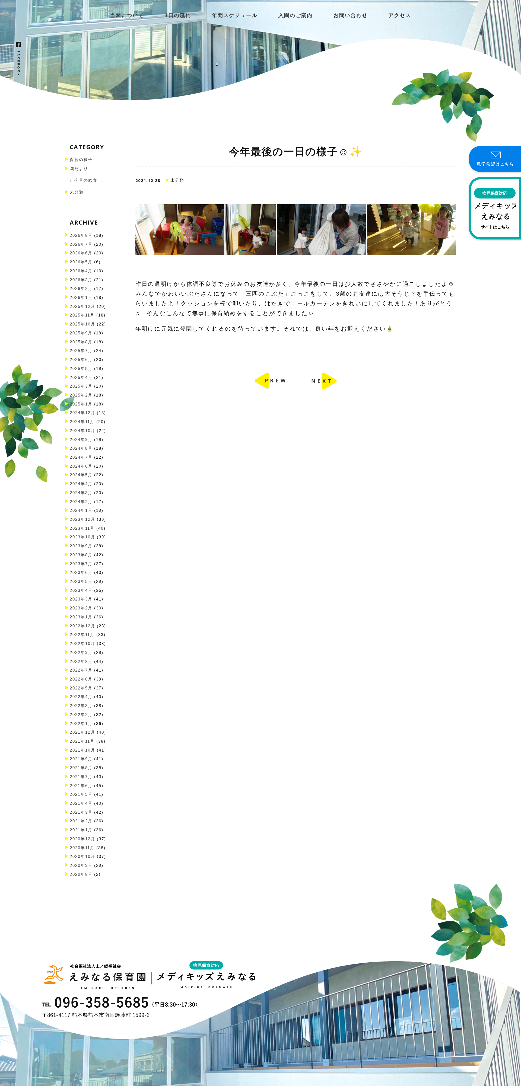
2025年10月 (82, 324)
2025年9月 (81, 333)
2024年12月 (82, 413)
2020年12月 (82, 839)
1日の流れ (178, 15)
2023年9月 (81, 546)
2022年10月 (82, 643)
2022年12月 (82, 626)
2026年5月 (81, 262)
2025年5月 (81, 368)
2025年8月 (81, 342)
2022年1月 (81, 723)
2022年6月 (81, 679)
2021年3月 (81, 812)
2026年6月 (81, 253)
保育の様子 (81, 160)
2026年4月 (81, 271)
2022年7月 (81, 670)
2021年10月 (82, 750)
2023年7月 (81, 564)
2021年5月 (81, 794)
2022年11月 (82, 635)
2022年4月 (81, 697)
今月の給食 (85, 180)
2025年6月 (81, 359)
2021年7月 (81, 777)
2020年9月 (81, 865)
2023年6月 (81, 572)
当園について (127, 15)
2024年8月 (81, 448)
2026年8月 (81, 235)
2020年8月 (81, 874)
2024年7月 (81, 457)
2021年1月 (81, 830)
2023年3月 (81, 599)
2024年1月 (81, 510)
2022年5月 (81, 688)
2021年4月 (81, 803)
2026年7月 (81, 244)
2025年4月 (81, 377)
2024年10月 (82, 431)
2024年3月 (81, 493)
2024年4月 (81, 484)
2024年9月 (81, 439)
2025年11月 (82, 315)
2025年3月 (81, 386)
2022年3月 (81, 706)
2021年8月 (81, 768)
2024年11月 (82, 422)
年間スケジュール (235, 15)
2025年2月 (81, 395)
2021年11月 (82, 741)
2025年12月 (82, 306)
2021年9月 (81, 759)
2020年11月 (82, 848)
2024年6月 (81, 466)
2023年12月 (82, 519)
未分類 (77, 192)
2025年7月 (81, 351)
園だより (79, 169)
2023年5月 (81, 581)
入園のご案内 (295, 15)
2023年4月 (81, 590)
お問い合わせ (350, 15)
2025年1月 (81, 404)
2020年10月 (82, 856)
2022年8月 (81, 661)
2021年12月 (82, 732)
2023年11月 (82, 528)
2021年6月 (81, 786)
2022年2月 (81, 715)
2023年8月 (81, 555)
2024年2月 (81, 502)
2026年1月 (81, 297)
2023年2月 (81, 608)
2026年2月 (81, 288)
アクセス (399, 15)
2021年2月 (81, 821)
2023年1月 (81, 617)
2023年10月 (82, 537)
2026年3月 (81, 280)
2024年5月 (81, 475)
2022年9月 (81, 652)
